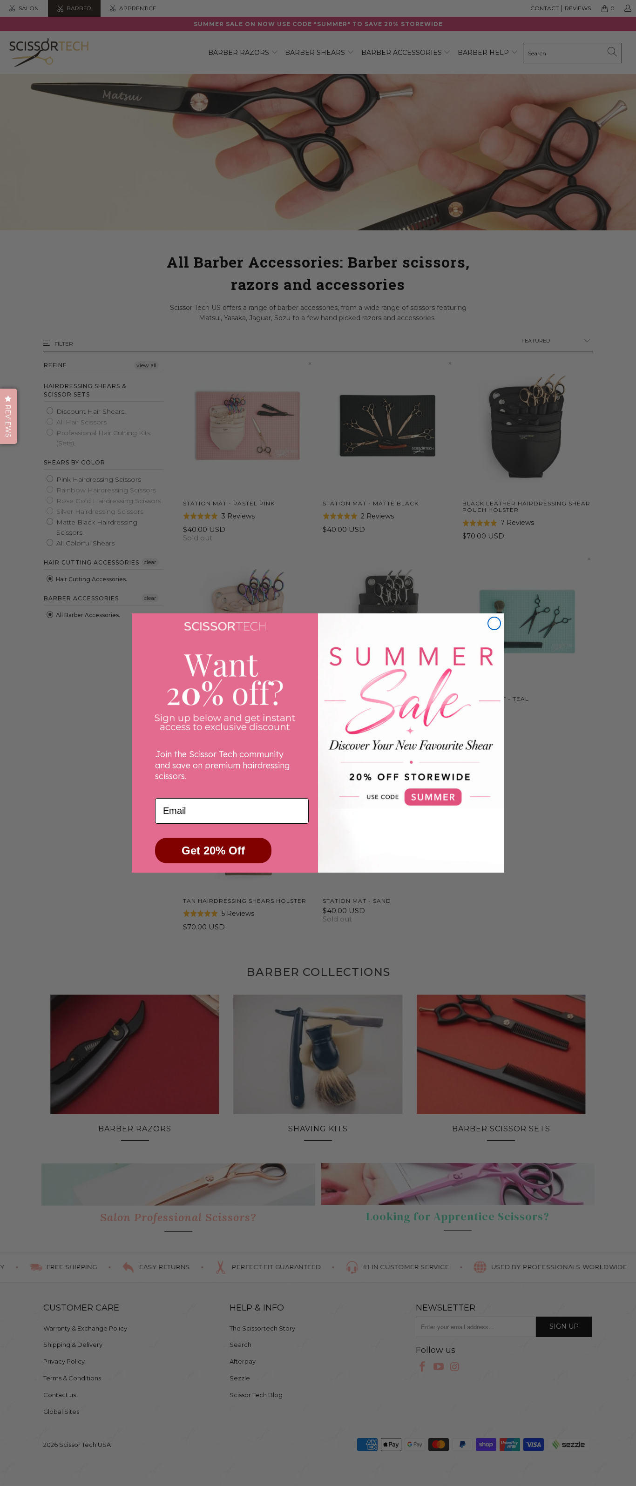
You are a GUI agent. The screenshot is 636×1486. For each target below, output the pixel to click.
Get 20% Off (213, 850)
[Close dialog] (494, 623)
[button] (8, 416)
